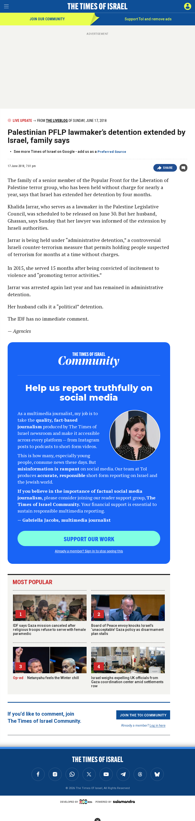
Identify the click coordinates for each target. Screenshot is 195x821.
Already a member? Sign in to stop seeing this (89, 551)
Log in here (158, 725)
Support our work (89, 539)
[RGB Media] (87, 801)
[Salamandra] (124, 801)
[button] (187, 6)
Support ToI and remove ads (148, 19)
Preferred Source (112, 152)
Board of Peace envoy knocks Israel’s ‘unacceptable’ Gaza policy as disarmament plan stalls (127, 629)
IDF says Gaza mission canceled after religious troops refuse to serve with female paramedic (49, 629)
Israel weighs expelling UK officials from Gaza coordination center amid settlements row (127, 682)
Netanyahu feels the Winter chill (46, 678)
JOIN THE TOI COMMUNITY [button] (143, 715)
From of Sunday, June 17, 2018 (71, 121)
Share (168, 168)
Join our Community (47, 19)
